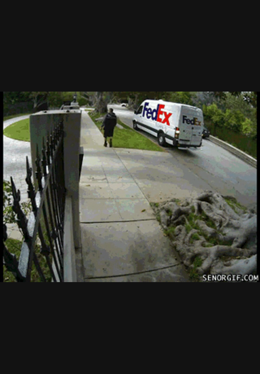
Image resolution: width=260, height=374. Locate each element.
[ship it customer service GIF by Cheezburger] (130, 187)
